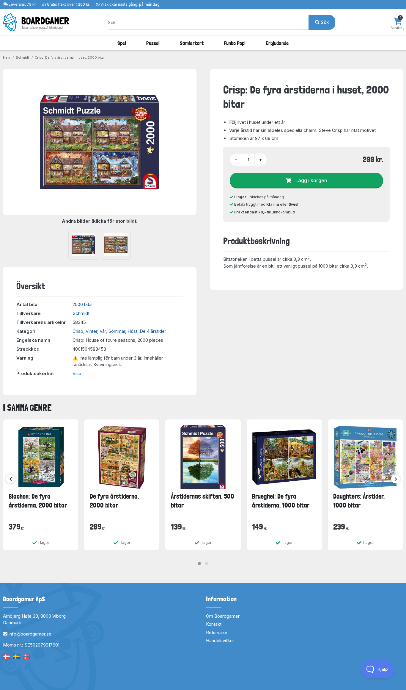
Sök (324, 22)
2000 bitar (83, 304)
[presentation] (10, 478)
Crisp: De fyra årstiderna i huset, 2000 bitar (70, 57)
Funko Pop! (235, 43)
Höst (132, 331)
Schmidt (22, 57)
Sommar (116, 331)
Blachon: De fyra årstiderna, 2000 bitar (38, 500)
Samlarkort (192, 43)
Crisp (78, 331)
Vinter (91, 331)
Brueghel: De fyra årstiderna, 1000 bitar (280, 500)
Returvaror (216, 632)
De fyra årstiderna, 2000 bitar (114, 500)
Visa (77, 373)
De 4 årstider (153, 331)
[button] (199, 563)
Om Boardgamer (223, 616)
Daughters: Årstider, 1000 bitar (359, 500)
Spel (121, 43)
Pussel (153, 43)
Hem (6, 57)
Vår (103, 331)
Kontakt (213, 624)
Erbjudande (277, 43)
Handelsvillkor (220, 640)
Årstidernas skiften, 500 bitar (202, 500)
